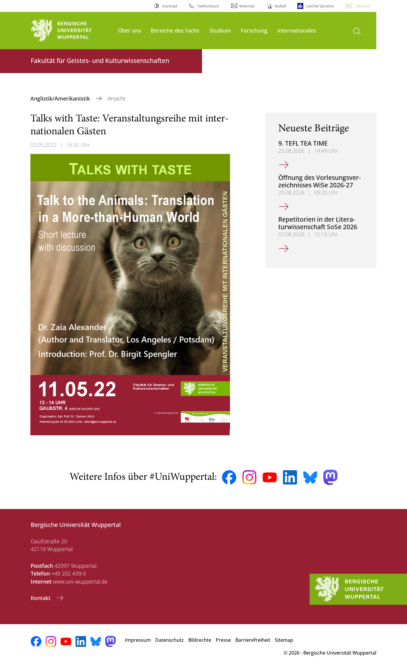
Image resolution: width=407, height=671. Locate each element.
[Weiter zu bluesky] (310, 477)
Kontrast (169, 6)
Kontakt (41, 597)
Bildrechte (199, 640)
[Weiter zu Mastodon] (330, 477)
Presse (223, 640)
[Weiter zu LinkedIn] (290, 477)
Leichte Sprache (320, 6)
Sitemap (284, 640)
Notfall (280, 6)
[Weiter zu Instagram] (249, 477)
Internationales (296, 30)
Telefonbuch (208, 6)
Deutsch (363, 6)
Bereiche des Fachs (175, 30)
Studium (220, 30)
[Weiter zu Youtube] (269, 477)
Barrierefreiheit (252, 640)
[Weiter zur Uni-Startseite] (71, 30)
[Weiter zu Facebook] (229, 477)
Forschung (254, 30)
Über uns (129, 30)
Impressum (138, 640)
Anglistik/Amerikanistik (60, 98)
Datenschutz (169, 640)
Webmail (246, 6)
